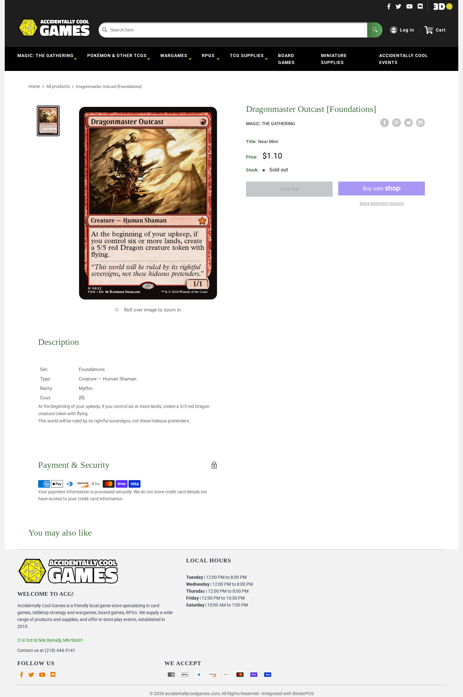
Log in (407, 29)
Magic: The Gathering (45, 59)
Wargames (173, 59)
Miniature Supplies (334, 59)
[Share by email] (420, 122)
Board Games (286, 59)
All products (58, 86)
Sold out (289, 189)
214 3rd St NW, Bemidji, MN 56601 (50, 640)
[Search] (374, 30)
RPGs (208, 59)
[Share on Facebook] (384, 122)
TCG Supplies (247, 59)
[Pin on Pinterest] (396, 122)
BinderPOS (303, 693)
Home (34, 86)
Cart (441, 29)
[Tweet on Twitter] (408, 122)
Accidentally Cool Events (403, 59)
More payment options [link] (382, 203)
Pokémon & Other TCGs (117, 59)
